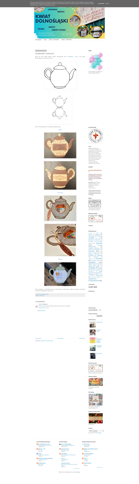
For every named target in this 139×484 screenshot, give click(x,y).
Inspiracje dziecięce (93, 248)
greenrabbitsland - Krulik (44, 444)
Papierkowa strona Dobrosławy (45, 458)
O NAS (45, 39)
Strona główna (38, 39)
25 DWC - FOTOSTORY (66, 39)
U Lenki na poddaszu (88, 453)
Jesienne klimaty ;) (64, 459)
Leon (85, 464)
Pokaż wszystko (77, 468)
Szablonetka (41, 295)
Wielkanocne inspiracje (96, 268)
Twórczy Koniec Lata (93, 265)
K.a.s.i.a (63, 458)
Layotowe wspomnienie (42, 459)
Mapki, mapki (40, 464)
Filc (101, 238)
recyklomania (99, 275)
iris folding (100, 274)
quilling (91, 275)
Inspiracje (99, 243)
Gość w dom (94, 240)
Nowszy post (38, 338)
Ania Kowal (60, 192)
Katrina (60, 129)
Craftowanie (97, 234)
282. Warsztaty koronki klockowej (67, 445)
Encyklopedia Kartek (93, 238)
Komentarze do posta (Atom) (47, 340)
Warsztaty (91, 267)
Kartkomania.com (65, 449)
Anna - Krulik (42, 304)
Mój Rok (97, 252)
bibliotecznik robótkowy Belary (91, 449)
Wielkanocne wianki (65, 450)
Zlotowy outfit (99, 322)
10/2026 (85, 450)
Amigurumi (90, 234)
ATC (97, 233)
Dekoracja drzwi (87, 445)
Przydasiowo (96, 256)
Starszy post (82, 338)
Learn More (101, 3)
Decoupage (91, 236)
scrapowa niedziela (96, 277)
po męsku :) (86, 459)
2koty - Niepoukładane (66, 444)
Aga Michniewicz (87, 463)
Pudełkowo (90, 258)
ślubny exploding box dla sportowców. (68, 454)
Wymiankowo (91, 271)
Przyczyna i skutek (98, 330)
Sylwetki (90, 263)
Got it (107, 3)
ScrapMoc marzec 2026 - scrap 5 (44, 445)
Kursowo (91, 251)
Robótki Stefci (96, 260)
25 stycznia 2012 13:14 (44, 307)
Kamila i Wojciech (87, 454)
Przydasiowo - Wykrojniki (99, 346)
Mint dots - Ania (41, 449)
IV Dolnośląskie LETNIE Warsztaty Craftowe (99, 340)
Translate (99, 432)
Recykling (99, 258)
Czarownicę (70, 56)
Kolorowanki (97, 249)
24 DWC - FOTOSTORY (54, 39)
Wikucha (60, 259)
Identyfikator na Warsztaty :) (43, 454)
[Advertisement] (60, 324)
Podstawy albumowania (94, 254)
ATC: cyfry (40, 450)
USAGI (39, 453)
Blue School (86, 444)
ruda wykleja (64, 453)
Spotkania (91, 262)
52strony (90, 233)
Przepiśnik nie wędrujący (95, 255)
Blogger (78, 472)
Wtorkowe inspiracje (95, 270)
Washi (101, 267)
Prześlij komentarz (41, 310)
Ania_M (85, 458)
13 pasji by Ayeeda (65, 463)
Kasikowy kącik (42, 463)
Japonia (90, 249)
